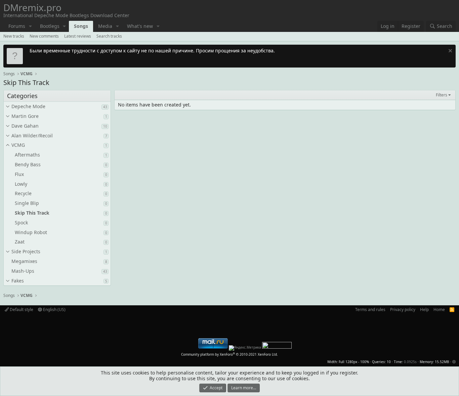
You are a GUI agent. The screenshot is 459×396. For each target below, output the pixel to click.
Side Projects (25, 251)
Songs (81, 26)
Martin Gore (25, 116)
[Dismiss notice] (449, 51)
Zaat (20, 241)
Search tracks (109, 36)
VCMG (18, 145)
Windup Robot (31, 232)
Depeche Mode (28, 106)
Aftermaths (27, 154)
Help (424, 309)
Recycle (23, 193)
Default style (21, 309)
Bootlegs (49, 26)
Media (105, 26)
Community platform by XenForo (229, 354)
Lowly (21, 184)
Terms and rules (370, 309)
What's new (140, 26)
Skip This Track (32, 213)
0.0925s (410, 361)
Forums (16, 26)
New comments (44, 36)
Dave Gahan (25, 126)
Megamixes (24, 261)
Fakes (17, 280)
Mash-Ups (22, 271)
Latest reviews (77, 36)
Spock (21, 222)
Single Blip (27, 203)
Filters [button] (441, 95)
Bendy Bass (28, 164)
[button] (30, 26)
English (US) (54, 309)
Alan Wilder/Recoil (32, 135)
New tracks (13, 36)
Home (439, 309)
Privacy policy (402, 309)
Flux (19, 174)
